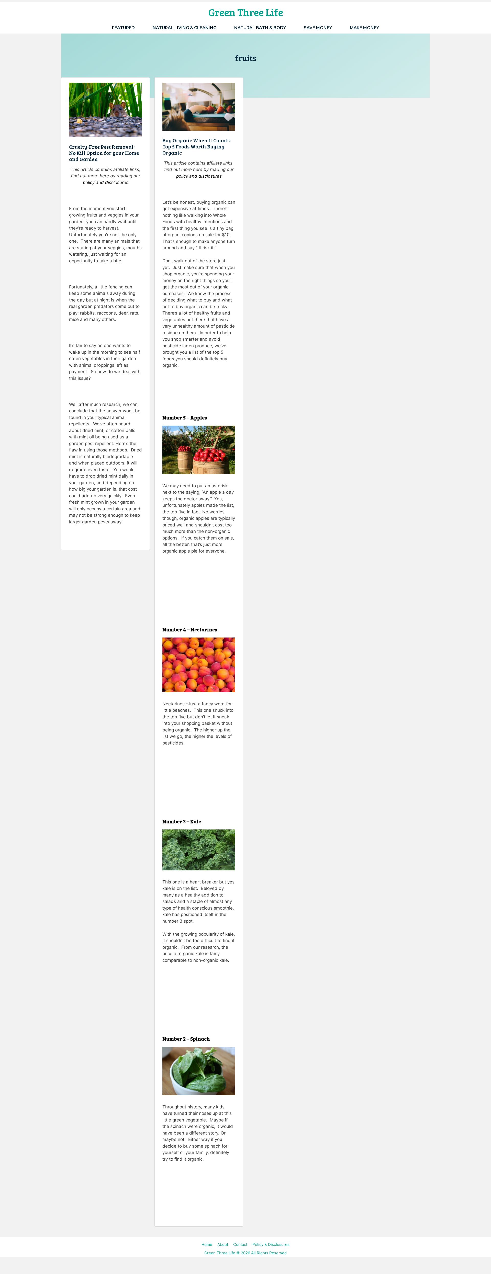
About (222, 1244)
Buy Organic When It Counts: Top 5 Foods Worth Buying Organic (196, 146)
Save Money (318, 27)
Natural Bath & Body (260, 27)
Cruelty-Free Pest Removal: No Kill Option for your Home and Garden (104, 153)
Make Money (364, 27)
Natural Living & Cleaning (184, 27)
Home (207, 1244)
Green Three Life (245, 12)
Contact (240, 1244)
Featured (123, 27)
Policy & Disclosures (270, 1244)
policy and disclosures (105, 182)
